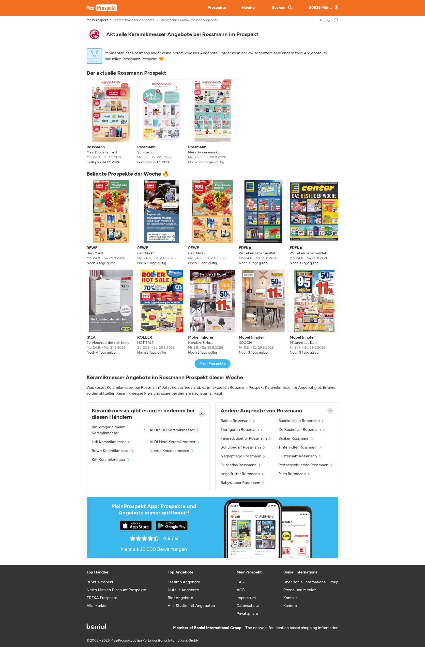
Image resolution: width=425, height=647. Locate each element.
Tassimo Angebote (184, 582)
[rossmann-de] (94, 34)
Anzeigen (326, 20)
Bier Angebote (180, 597)
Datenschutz (248, 605)
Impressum (246, 597)
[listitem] (111, 122)
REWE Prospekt (100, 582)
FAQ (240, 582)
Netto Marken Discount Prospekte (116, 589)
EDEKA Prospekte (102, 597)
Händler (249, 7)
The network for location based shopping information (291, 627)
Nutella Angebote (183, 589)
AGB (241, 589)
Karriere (290, 605)
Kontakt (290, 597)
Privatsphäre (247, 613)
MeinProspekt (97, 20)
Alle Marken (97, 605)
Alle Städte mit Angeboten (191, 605)
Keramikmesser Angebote (134, 20)
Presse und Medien (300, 589)
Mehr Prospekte (212, 363)
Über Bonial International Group (310, 582)
